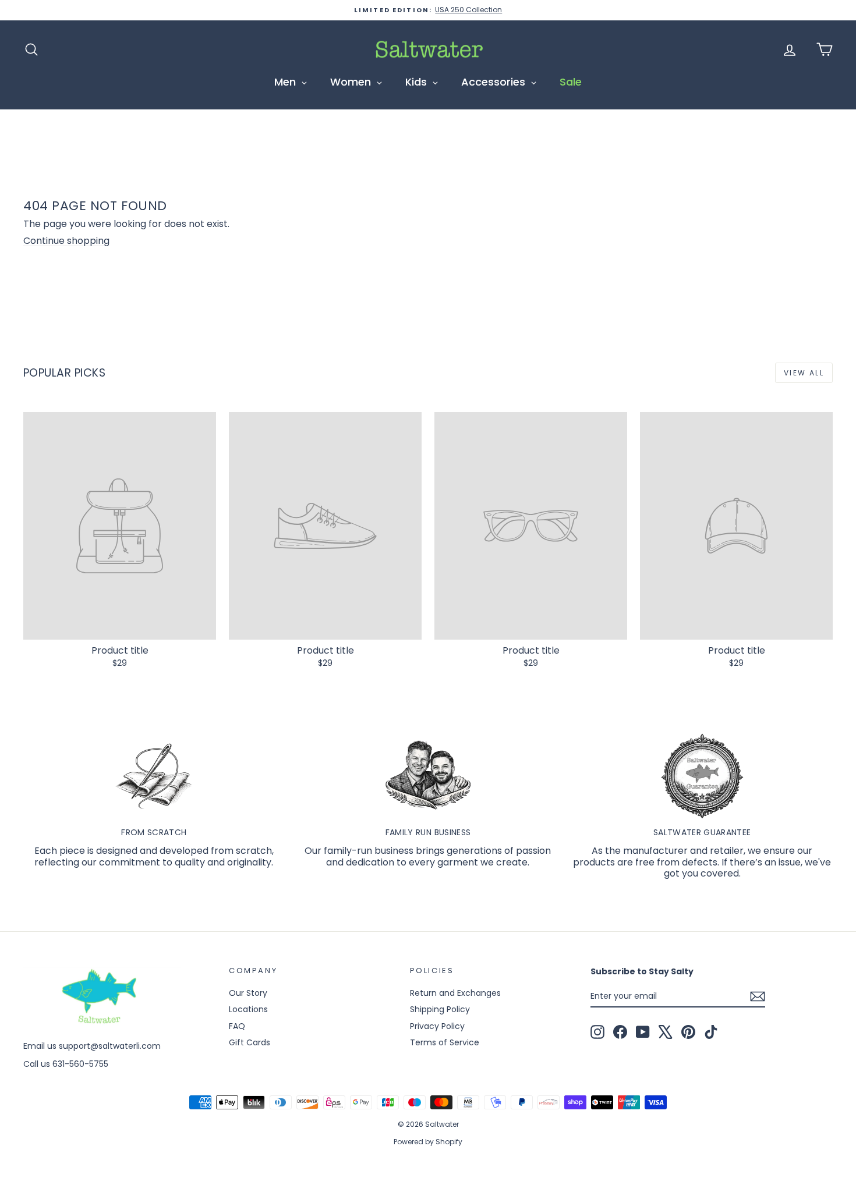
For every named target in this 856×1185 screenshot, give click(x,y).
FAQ (237, 1026)
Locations (248, 1009)
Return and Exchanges (455, 993)
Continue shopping (66, 240)
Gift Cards (249, 1042)
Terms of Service (444, 1042)
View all (804, 373)
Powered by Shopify (428, 1142)
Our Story (248, 993)
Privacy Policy (437, 1026)
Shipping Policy (440, 1009)
